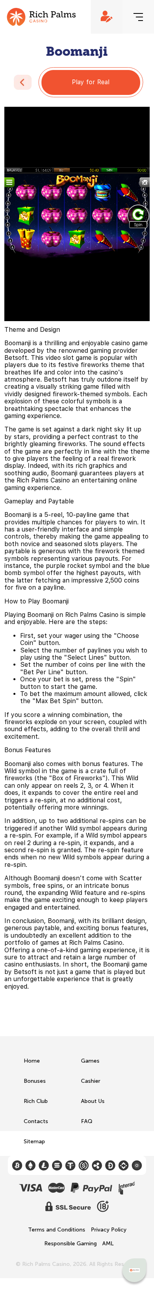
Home (32, 1060)
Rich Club (36, 1101)
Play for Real (90, 82)
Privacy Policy (108, 1230)
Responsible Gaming (70, 1244)
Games (90, 1060)
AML (108, 1244)
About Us (93, 1101)
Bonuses (35, 1081)
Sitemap (34, 1141)
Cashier (90, 1081)
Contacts (36, 1121)
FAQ (86, 1121)
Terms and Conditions (56, 1230)
